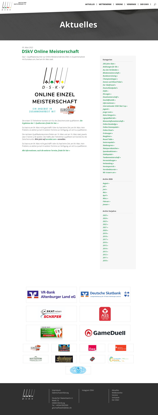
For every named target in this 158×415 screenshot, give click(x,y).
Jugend (105, 109)
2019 (105, 233)
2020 (105, 230)
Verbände (115, 397)
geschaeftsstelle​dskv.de (62, 408)
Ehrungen (106, 94)
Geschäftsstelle (109, 100)
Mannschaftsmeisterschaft (113, 121)
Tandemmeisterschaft (111, 157)
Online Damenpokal (110, 127)
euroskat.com (51, 139)
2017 (105, 239)
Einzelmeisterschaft (110, 97)
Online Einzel (108, 130)
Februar (106, 201)
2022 (105, 224)
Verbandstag (108, 163)
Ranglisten (107, 136)
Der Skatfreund (109, 85)
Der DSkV (115, 400)
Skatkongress (108, 145)
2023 (105, 221)
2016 (105, 242)
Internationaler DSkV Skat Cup (115, 106)
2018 (105, 236)
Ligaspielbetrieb (109, 118)
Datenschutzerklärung (60, 393)
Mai (104, 192)
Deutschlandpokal (110, 88)
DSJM (105, 91)
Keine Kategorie (109, 115)
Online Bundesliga (110, 124)
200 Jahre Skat (108, 64)
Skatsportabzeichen (110, 148)
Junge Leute (107, 112)
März (105, 198)
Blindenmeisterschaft (111, 73)
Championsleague (110, 79)
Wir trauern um (109, 172)
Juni (104, 189)
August (105, 183)
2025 (105, 215)
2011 (105, 257)
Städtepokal (107, 154)
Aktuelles (115, 390)
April (104, 195)
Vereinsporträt (109, 166)
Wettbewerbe (117, 393)
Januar (105, 204)
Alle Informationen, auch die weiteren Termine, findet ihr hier (45, 150)
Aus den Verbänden (110, 70)
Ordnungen (107, 133)
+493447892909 (62, 405)
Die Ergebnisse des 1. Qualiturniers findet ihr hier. (52, 121)
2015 (105, 245)
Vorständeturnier (110, 169)
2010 (105, 260)
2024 (105, 218)
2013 (105, 251)
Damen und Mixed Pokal (112, 82)
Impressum (56, 390)
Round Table (108, 139)
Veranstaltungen (109, 160)
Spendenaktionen (109, 151)
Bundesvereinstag (110, 76)
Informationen (108, 103)
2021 (105, 227)
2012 (105, 254)
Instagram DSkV (88, 390)
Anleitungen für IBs (110, 67)
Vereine (115, 395)
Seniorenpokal (108, 142)
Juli (104, 186)
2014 (105, 248)
